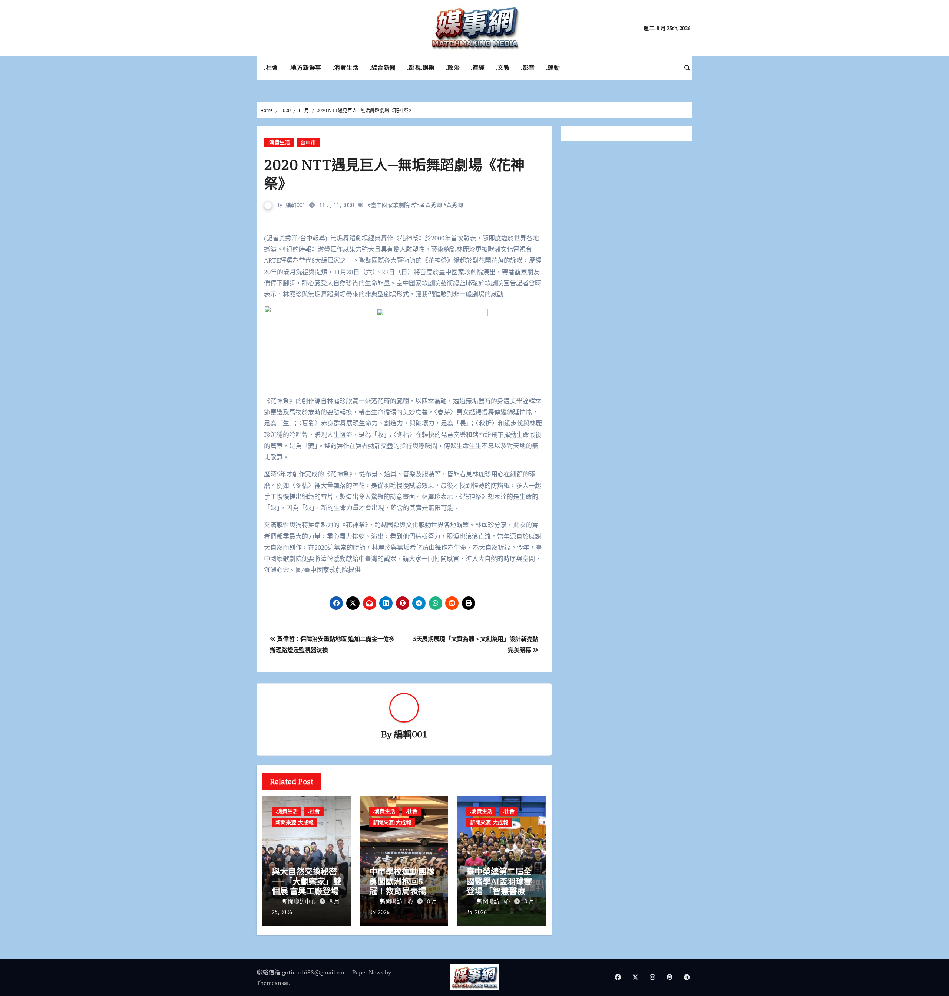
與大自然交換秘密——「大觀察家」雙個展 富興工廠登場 (306, 881)
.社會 (271, 67)
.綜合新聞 (383, 67)
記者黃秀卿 (428, 204)
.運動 (553, 67)
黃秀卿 (454, 204)
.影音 (528, 67)
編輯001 (295, 204)
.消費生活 (346, 67)
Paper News (367, 972)
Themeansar (273, 983)
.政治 (453, 67)
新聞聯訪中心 (299, 901)
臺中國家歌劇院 (390, 204)
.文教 (503, 67)
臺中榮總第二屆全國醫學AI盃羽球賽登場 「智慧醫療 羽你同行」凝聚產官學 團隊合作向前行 (500, 891)
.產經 (478, 67)
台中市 (308, 142)
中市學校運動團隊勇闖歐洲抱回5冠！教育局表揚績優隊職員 (401, 886)
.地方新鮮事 (305, 67)
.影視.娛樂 (421, 67)
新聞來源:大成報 (294, 822)
